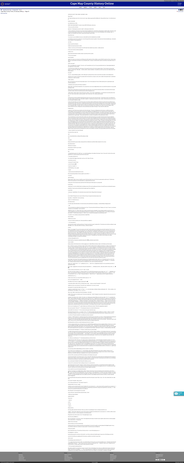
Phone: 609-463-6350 (159, 455)
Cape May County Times (7, 9)
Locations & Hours (21, 457)
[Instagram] (160, 460)
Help (104, 7)
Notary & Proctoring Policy (68, 458)
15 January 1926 (15, 9)
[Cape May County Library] (1, 10)
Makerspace (112, 454)
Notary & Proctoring (113, 457)
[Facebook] (179, 10)
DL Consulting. (7, 462)
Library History (21, 455)
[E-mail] (182, 10)
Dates (95, 7)
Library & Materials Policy (68, 457)
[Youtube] (164, 460)
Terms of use (181, 462)
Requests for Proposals (22, 459)
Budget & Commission (67, 454)
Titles (90, 7)
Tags (100, 7)
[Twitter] (181, 10)
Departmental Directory (159, 454)
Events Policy (66, 455)
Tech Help (111, 459)
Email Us (157, 457)
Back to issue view (4, 13)
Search (85, 7)
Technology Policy (67, 459)
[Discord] (156, 460)
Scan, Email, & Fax (113, 458)
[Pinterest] (162, 460)
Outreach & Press (21, 458)
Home (80, 7)
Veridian (96, 462)
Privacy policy (177, 462)
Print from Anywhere (113, 455)
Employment (21, 454)
